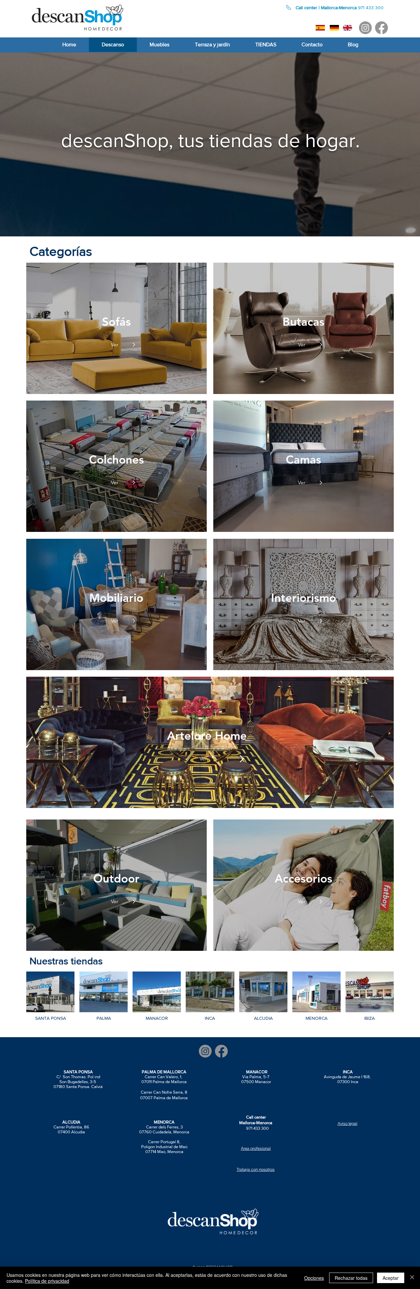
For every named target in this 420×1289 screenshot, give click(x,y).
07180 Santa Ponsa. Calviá (78, 1086)
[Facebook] (381, 27)
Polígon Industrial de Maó (164, 1146)
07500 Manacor (256, 1081)
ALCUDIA (71, 1122)
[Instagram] (365, 27)
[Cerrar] (412, 1278)
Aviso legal (347, 1123)
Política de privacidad (47, 1281)
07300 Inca (347, 1081)
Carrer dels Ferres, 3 (164, 1127)
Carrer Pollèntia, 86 (71, 1127)
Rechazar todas (351, 1278)
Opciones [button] (314, 1278)
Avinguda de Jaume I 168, (348, 1076)
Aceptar (391, 1278)
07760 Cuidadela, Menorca (164, 1131)
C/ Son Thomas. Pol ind (78, 1076)
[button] (66, 251)
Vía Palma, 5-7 (256, 1076)
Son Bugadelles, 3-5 (78, 1081)
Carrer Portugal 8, (164, 1141)
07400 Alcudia (71, 1131)
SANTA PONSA (78, 1071)
